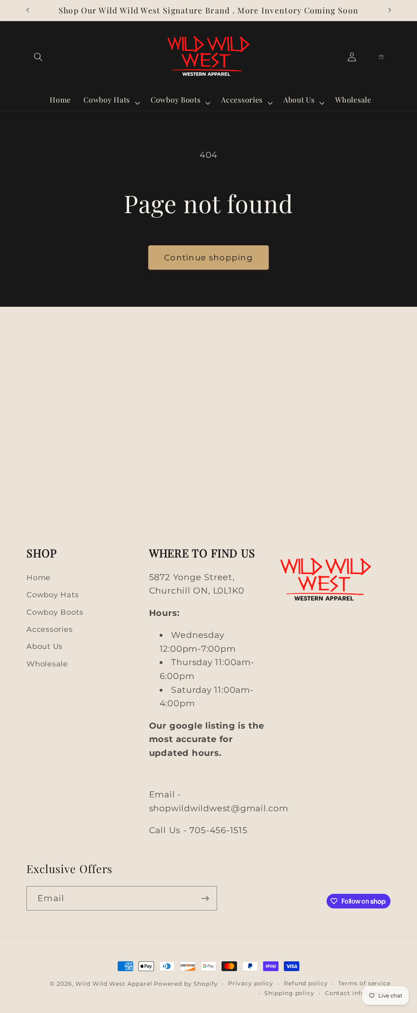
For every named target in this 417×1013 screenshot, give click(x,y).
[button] (38, 56)
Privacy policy (250, 983)
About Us (44, 646)
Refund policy (306, 983)
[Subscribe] (205, 898)
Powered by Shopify (185, 983)
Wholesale (47, 663)
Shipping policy (289, 993)
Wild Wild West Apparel (113, 983)
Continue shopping (208, 257)
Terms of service (364, 983)
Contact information (358, 993)
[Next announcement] (390, 10)
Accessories (49, 629)
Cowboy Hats (52, 594)
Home (38, 577)
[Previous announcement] (28, 10)
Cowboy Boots (54, 612)
